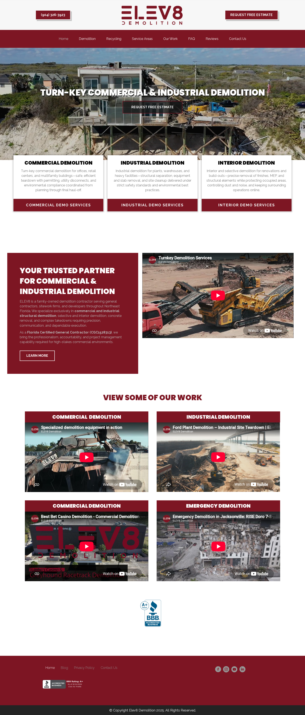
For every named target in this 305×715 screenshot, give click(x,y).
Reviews (212, 39)
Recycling (113, 39)
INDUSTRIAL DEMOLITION (152, 162)
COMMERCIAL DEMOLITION (58, 162)
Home (63, 39)
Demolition (87, 39)
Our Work (170, 39)
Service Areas (142, 39)
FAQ (191, 39)
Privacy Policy (84, 668)
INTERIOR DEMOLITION (246, 162)
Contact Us (237, 39)
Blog (64, 668)
